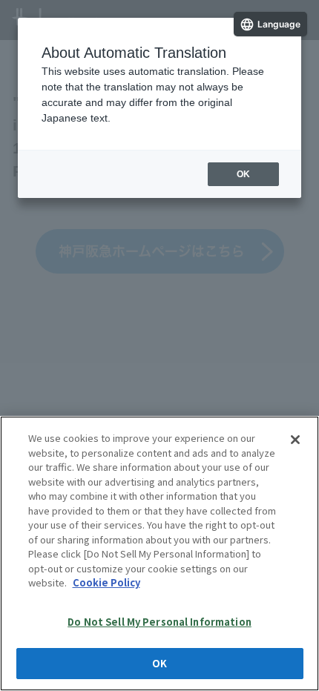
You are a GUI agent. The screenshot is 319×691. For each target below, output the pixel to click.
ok (243, 174)
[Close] (295, 439)
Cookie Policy (106, 582)
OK (159, 663)
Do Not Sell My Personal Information (159, 622)
